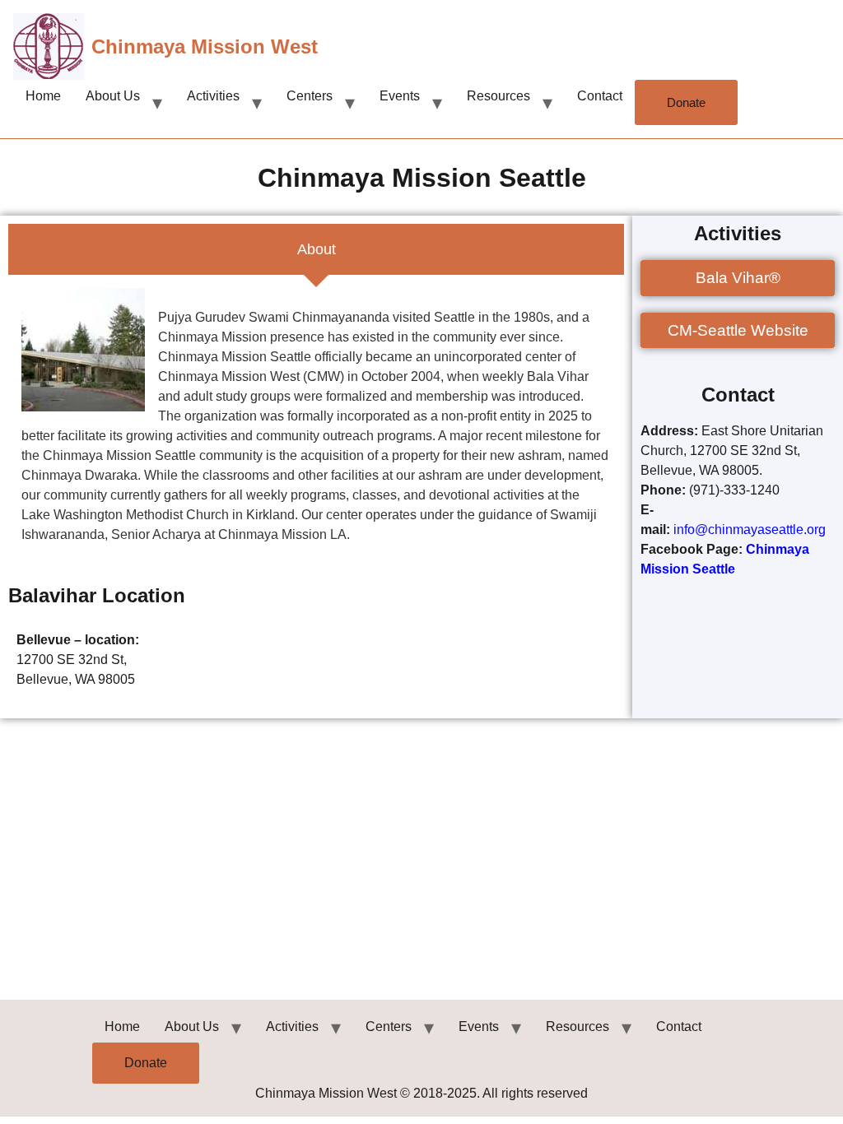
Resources (498, 96)
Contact (599, 96)
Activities (213, 96)
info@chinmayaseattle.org (751, 529)
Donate (686, 102)
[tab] (316, 249)
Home (43, 96)
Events (400, 96)
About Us (113, 96)
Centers (309, 96)
